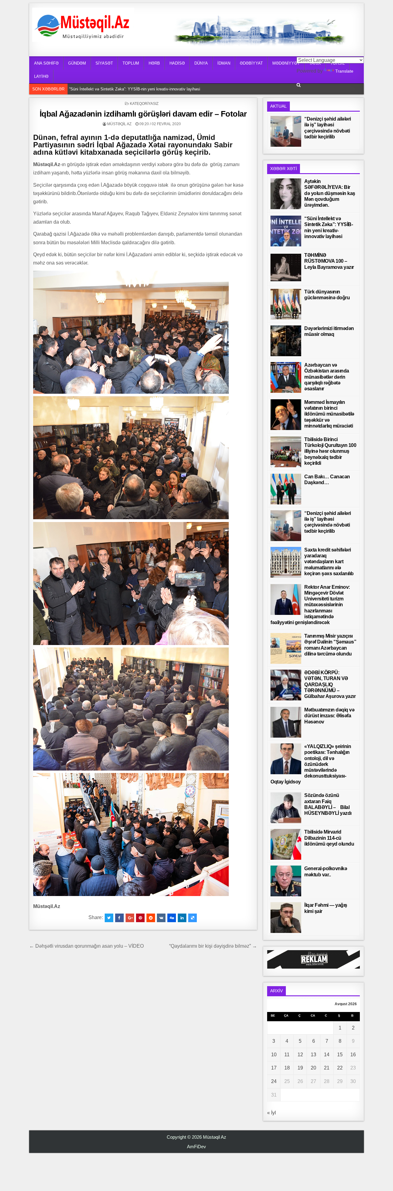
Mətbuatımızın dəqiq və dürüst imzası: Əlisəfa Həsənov (329, 715)
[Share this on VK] (161, 918)
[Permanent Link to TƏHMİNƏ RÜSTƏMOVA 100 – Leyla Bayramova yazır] (285, 267)
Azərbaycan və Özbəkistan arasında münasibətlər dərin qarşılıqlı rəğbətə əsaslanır (326, 376)
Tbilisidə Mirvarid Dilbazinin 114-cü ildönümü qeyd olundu (329, 837)
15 (340, 1054)
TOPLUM (131, 63)
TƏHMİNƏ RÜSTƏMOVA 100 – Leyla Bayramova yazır (118, 89)
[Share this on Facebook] (119, 918)
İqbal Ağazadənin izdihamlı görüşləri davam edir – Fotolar (143, 113)
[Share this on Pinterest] (140, 918)
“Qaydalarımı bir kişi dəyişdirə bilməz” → (213, 946)
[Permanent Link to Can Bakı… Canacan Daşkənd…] (285, 489)
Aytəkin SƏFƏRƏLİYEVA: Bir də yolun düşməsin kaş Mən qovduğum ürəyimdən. (329, 193)
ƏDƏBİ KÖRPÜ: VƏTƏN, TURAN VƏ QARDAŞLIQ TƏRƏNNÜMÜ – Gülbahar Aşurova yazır (330, 684)
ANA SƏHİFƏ (46, 63)
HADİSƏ (177, 63)
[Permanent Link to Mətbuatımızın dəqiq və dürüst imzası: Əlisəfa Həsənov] (285, 722)
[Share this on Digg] (171, 918)
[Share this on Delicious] (192, 918)
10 (274, 1054)
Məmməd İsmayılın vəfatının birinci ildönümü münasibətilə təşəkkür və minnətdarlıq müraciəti (329, 414)
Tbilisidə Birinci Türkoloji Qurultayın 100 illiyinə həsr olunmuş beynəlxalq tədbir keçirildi (330, 451)
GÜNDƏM (77, 63)
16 (353, 1054)
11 (287, 1054)
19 (300, 1067)
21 (326, 1067)
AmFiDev (196, 1146)
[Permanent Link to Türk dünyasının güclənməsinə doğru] (285, 304)
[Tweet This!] (109, 918)
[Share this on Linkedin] (182, 918)
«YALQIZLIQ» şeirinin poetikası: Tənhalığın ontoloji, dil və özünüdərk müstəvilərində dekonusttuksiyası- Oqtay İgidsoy (310, 764)
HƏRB (154, 63)
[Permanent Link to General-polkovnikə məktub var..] (285, 881)
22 (340, 1067)
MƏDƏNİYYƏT (286, 63)
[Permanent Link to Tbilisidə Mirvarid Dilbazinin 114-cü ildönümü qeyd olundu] (285, 844)
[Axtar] (299, 85)
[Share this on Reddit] (150, 918)
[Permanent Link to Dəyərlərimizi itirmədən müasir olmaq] (285, 340)
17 (274, 1067)
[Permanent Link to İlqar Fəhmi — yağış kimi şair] (285, 917)
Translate (344, 71)
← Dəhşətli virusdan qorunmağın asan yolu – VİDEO (86, 946)
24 (274, 1081)
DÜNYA (201, 63)
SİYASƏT (104, 63)
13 (313, 1054)
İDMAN (223, 63)
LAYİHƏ (41, 76)
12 (300, 1054)
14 (326, 1054)
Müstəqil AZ (119, 124)
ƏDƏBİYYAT (251, 63)
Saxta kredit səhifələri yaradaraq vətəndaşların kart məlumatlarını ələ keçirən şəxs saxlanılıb (329, 561)
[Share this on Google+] (130, 918)
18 (287, 1067)
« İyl (271, 1112)
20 (313, 1067)
